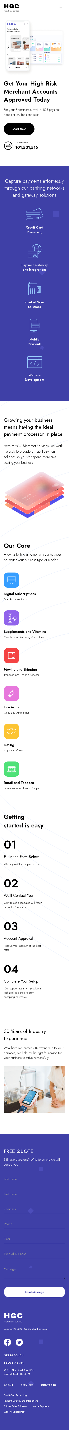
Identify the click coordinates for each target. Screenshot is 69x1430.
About (8, 1385)
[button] (61, 7)
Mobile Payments (41, 1406)
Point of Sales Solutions (15, 1406)
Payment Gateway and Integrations (21, 1401)
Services (27, 1385)
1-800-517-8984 (14, 1362)
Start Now (19, 129)
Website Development (14, 1412)
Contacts (48, 1385)
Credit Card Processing (15, 1395)
